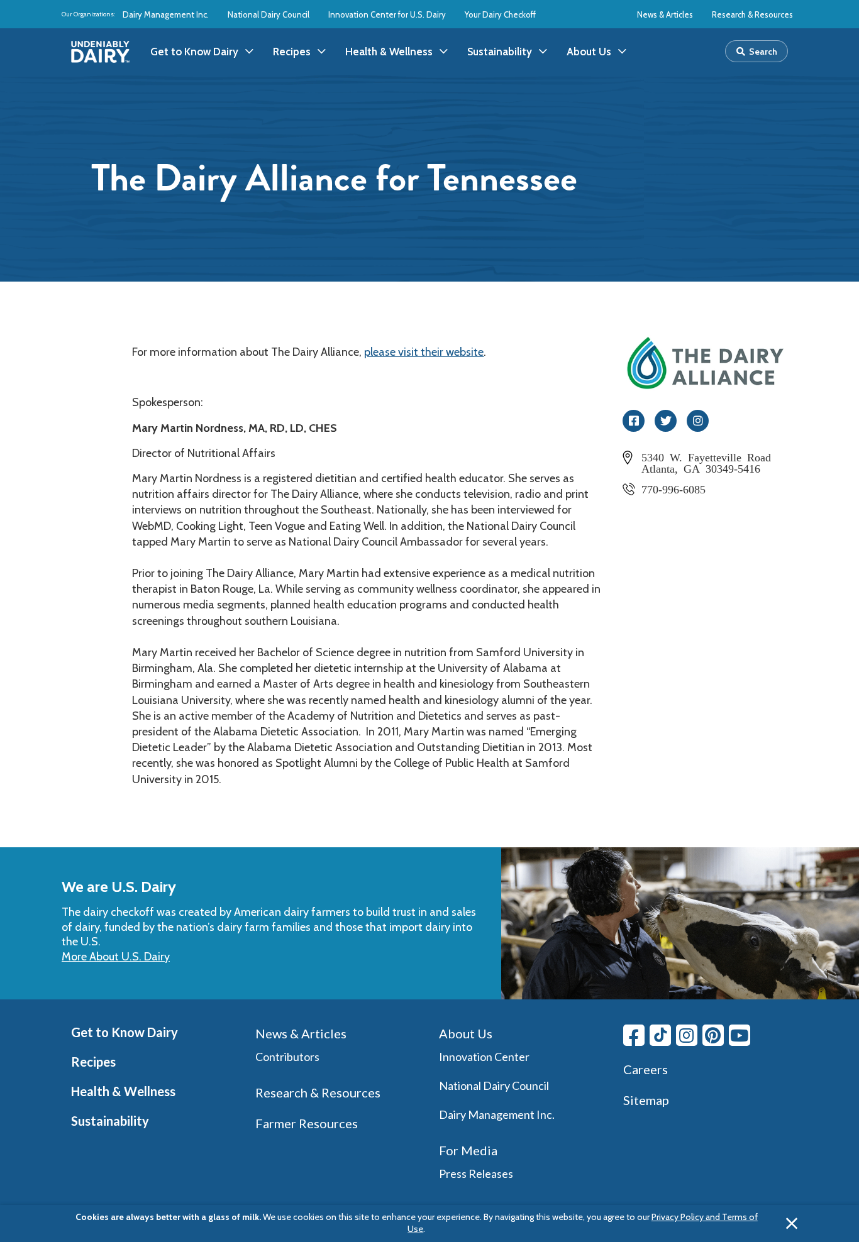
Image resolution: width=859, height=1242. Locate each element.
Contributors (287, 1056)
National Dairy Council (268, 14)
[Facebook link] (634, 1035)
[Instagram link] (686, 1035)
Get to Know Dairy (124, 1032)
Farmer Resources (306, 1123)
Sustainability (110, 1120)
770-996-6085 (673, 488)
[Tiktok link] (660, 1035)
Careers (645, 1069)
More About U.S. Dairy (116, 957)
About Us (465, 1033)
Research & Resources (752, 14)
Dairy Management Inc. (166, 14)
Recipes (93, 1061)
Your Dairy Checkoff (500, 14)
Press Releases (476, 1173)
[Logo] (100, 51)
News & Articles (665, 14)
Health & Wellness (123, 1091)
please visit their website (424, 352)
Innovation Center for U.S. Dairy (387, 14)
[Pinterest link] (713, 1035)
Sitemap (646, 1099)
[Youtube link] (739, 1035)
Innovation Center (484, 1056)
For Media (468, 1150)
